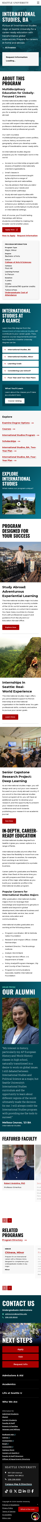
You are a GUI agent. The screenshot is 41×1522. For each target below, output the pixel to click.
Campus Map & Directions (18, 1484)
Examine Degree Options (16, 423)
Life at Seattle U (12, 1393)
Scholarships (9, 441)
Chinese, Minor (14, 1252)
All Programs (10, 47)
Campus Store (8, 1450)
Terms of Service (8, 1511)
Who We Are (9, 1401)
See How (9, 821)
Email (4, 1444)
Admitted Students (10, 1414)
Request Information (27, 236)
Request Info (21, 1364)
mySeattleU (7, 1441)
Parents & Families (10, 1426)
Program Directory (12, 1240)
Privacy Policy (7, 1508)
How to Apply (8, 236)
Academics (9, 1384)
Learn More (10, 717)
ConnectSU (7, 1447)
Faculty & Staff (8, 1423)
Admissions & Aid (12, 1375)
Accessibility (7, 1515)
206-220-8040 (11, 1317)
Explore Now (10, 627)
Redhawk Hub (8, 1434)
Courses (6, 429)
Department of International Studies (18, 331)
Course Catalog (15, 401)
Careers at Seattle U (10, 1453)
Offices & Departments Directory (16, 1459)
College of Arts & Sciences (18, 262)
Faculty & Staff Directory (12, 1456)
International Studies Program (18, 435)
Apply (20, 1349)
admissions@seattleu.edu (16, 1314)
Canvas (5, 1437)
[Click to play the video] (18, 503)
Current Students (9, 1420)
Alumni (5, 1417)
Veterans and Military (11, 1429)
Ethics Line (6, 1518)
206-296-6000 (14, 1479)
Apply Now (10, 230)
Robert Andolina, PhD (14, 1183)
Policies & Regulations (10, 1505)
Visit (20, 1357)
